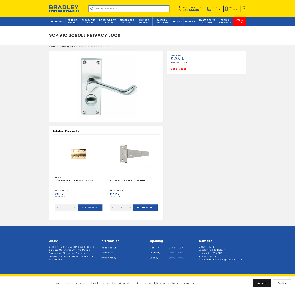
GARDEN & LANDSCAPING (162, 21)
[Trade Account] (209, 9)
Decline (282, 283)
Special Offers (240, 21)
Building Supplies (72, 21)
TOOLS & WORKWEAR (225, 21)
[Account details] (226, 9)
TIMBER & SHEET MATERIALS (207, 21)
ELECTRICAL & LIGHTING (127, 21)
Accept (261, 283)
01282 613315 (189, 9)
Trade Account (109, 247)
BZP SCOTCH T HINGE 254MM (127, 180)
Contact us (107, 252)
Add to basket (90, 207)
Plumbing (190, 21)
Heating (177, 21)
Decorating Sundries (89, 21)
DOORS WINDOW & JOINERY (107, 21)
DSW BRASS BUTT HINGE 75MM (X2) (76, 180)
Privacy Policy (108, 257)
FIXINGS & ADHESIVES (144, 21)
